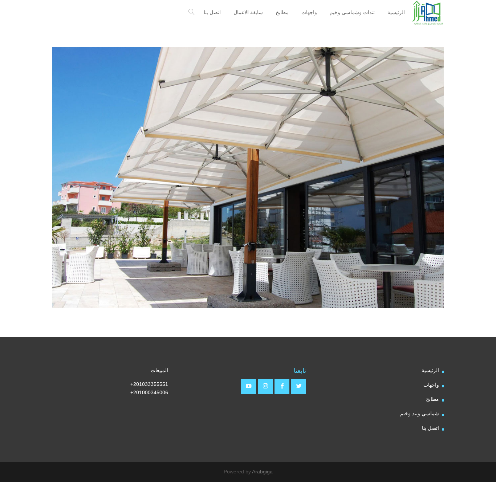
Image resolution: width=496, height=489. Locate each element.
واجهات (431, 385)
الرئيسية (430, 370)
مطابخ (432, 399)
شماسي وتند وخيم (419, 413)
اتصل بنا (430, 428)
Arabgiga (262, 471)
